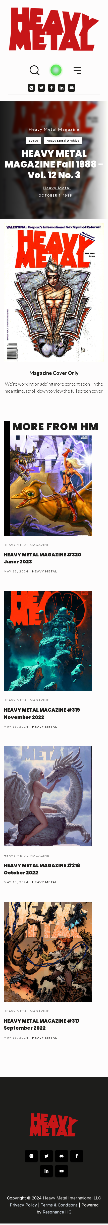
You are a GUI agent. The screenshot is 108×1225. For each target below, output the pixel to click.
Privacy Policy (23, 1204)
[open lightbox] (54, 292)
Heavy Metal (57, 187)
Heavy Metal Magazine (54, 129)
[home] (54, 29)
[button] (77, 70)
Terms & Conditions (59, 1204)
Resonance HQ (57, 1211)
